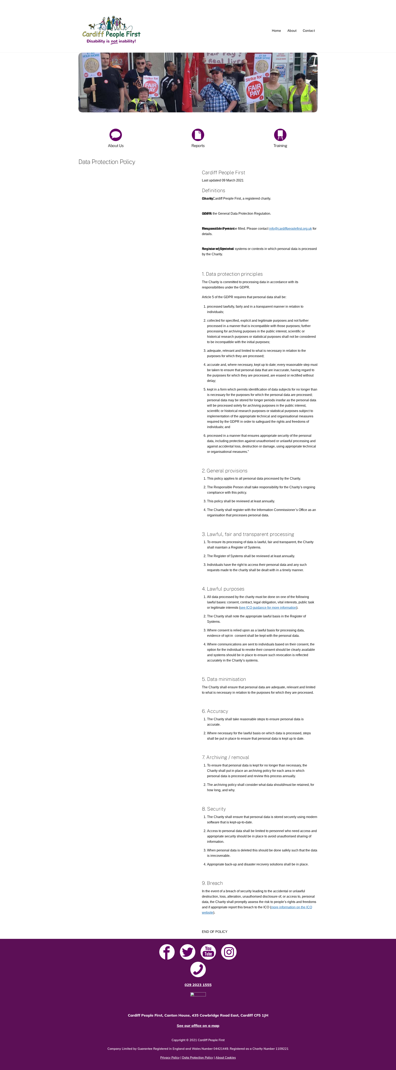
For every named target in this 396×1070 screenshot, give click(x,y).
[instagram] (229, 952)
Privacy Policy (170, 1057)
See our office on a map (198, 1025)
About (292, 31)
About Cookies (226, 1057)
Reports (198, 145)
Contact (309, 31)
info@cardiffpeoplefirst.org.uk (290, 228)
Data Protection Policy (197, 1057)
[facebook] (167, 952)
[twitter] (187, 952)
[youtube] (208, 952)
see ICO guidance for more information (268, 607)
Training (280, 145)
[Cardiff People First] (111, 45)
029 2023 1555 (198, 984)
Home (276, 31)
